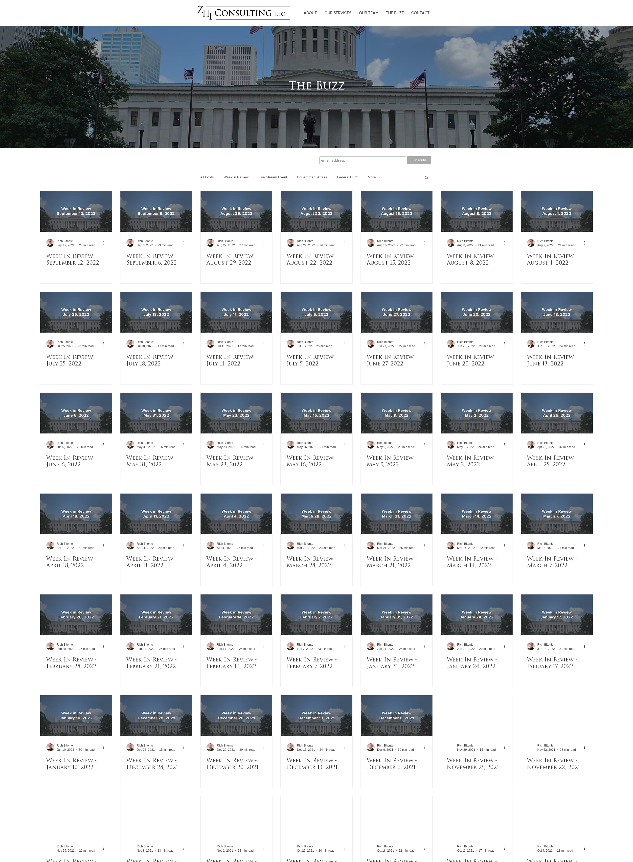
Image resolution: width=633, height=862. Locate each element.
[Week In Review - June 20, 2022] (477, 312)
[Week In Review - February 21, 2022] (156, 614)
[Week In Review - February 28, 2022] (76, 614)
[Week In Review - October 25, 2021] (316, 816)
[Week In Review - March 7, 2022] (557, 514)
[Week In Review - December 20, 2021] (236, 715)
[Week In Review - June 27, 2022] (396, 312)
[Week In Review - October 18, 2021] (396, 816)
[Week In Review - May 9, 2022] (396, 413)
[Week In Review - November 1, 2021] (236, 816)
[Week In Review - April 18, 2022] (76, 514)
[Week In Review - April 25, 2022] (557, 413)
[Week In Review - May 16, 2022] (316, 413)
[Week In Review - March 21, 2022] (396, 514)
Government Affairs (312, 177)
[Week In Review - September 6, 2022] (156, 211)
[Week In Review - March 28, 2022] (316, 514)
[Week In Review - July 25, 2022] (76, 312)
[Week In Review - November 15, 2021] (76, 816)
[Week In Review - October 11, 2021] (477, 816)
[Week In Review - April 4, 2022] (236, 514)
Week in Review (236, 177)
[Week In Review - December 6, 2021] (396, 715)
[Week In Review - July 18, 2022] (156, 312)
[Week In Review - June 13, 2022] (557, 312)
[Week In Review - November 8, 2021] (156, 816)
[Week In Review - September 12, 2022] (76, 211)
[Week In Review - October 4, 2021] (557, 816)
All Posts (207, 177)
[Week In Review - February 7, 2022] (316, 614)
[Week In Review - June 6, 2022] (76, 413)
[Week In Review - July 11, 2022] (236, 312)
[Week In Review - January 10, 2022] (76, 715)
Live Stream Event (272, 177)
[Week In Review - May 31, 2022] (156, 413)
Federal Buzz (347, 177)
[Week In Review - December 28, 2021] (156, 715)
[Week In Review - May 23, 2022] (236, 413)
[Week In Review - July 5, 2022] (316, 312)
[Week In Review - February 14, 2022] (236, 614)
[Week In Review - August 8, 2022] (477, 211)
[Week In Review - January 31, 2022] (396, 614)
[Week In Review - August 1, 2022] (557, 211)
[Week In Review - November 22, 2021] (557, 715)
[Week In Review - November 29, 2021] (477, 715)
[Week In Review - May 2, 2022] (477, 413)
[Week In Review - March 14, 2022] (477, 514)
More (372, 177)
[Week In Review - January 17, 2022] (557, 614)
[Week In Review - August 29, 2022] (236, 211)
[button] (426, 178)
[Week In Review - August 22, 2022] (316, 211)
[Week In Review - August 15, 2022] (396, 211)
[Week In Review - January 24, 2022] (477, 614)
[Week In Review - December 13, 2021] (316, 715)
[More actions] (105, 243)
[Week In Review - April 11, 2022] (156, 514)
